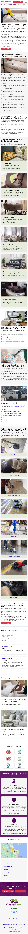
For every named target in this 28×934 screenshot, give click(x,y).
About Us (5, 924)
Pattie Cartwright (7, 658)
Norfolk (10, 407)
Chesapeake (16, 406)
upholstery (22, 368)
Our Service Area (14, 840)
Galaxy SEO (17, 931)
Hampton (22, 406)
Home (3, 4)
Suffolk (6, 875)
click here (17, 43)
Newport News (4, 407)
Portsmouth (7, 872)
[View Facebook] (11, 912)
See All (25, 630)
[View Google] (14, 912)
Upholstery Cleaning (11, 4)
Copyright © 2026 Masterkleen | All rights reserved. (14, 928)
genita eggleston (7, 635)
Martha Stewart (7, 646)
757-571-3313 (18, 1)
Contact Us (18, 924)
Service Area (11, 924)
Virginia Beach (10, 406)
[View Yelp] (17, 912)
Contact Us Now (9, 891)
